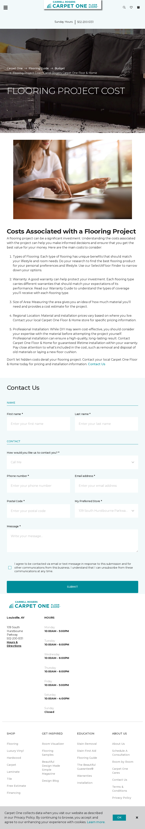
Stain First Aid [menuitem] (86, 750)
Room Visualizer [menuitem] (53, 743)
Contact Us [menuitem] (119, 779)
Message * (13, 526)
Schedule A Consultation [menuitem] (121, 752)
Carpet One (15, 68)
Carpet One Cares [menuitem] (120, 770)
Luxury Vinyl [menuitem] (15, 750)
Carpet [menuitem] (11, 764)
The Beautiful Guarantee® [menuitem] (86, 766)
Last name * (82, 414)
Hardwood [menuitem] (14, 757)
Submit (72, 586)
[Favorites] (131, 7)
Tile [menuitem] (9, 779)
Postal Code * (15, 501)
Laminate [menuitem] (13, 772)
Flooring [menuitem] (12, 743)
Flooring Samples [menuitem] (48, 752)
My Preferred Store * (88, 501)
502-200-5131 (85, 22)
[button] (124, 7)
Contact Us (96, 364)
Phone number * (18, 476)
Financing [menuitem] (13, 793)
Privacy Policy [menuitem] (121, 797)
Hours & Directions (14, 644)
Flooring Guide (39, 68)
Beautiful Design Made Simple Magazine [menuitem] (51, 767)
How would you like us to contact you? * (33, 452)
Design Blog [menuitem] (50, 780)
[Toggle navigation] (5, 7)
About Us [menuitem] (118, 743)
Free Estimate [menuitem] (16, 786)
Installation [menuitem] (85, 782)
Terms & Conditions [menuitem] (119, 788)
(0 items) (138, 7)
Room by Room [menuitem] (122, 761)
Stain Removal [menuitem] (87, 743)
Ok (119, 817)
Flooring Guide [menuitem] (87, 757)
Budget (60, 68)
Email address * (85, 476)
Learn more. (96, 822)
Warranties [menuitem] (84, 775)
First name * (15, 414)
